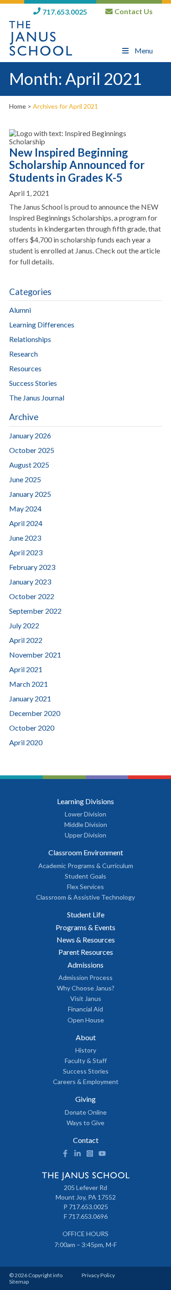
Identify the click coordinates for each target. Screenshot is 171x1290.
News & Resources (86, 940)
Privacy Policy (98, 1275)
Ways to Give (85, 1123)
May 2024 (25, 508)
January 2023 (30, 581)
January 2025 (30, 494)
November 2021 (35, 654)
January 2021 (30, 698)
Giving (85, 1099)
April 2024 (25, 523)
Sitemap (19, 1281)
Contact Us (133, 11)
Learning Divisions (85, 801)
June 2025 (25, 479)
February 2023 (32, 567)
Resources (25, 368)
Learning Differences (41, 324)
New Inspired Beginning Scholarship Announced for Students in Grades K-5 (77, 165)
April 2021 (25, 669)
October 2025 (31, 450)
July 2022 (24, 625)
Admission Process (85, 977)
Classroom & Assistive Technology (85, 897)
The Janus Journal (36, 397)
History (85, 1050)
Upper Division (85, 835)
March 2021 (28, 683)
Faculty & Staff (86, 1060)
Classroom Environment (85, 852)
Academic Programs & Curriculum (85, 865)
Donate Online (86, 1112)
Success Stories (33, 383)
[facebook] (65, 1154)
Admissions (85, 965)
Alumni (20, 309)
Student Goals (85, 876)
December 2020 (34, 713)
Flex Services (85, 886)
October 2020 (31, 727)
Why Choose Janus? (85, 988)
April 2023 (25, 552)
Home (17, 106)
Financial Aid (85, 1009)
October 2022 (31, 596)
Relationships (30, 339)
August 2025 (29, 464)
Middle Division (85, 824)
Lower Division (85, 814)
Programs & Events (85, 927)
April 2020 (25, 742)
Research (23, 353)
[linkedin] (77, 1154)
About (86, 1037)
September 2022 (35, 610)
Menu (144, 50)
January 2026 (30, 435)
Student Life (85, 915)
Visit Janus (85, 998)
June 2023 (25, 537)
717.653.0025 (64, 11)
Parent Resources (85, 952)
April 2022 (25, 640)
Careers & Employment (86, 1081)
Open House (85, 1020)
